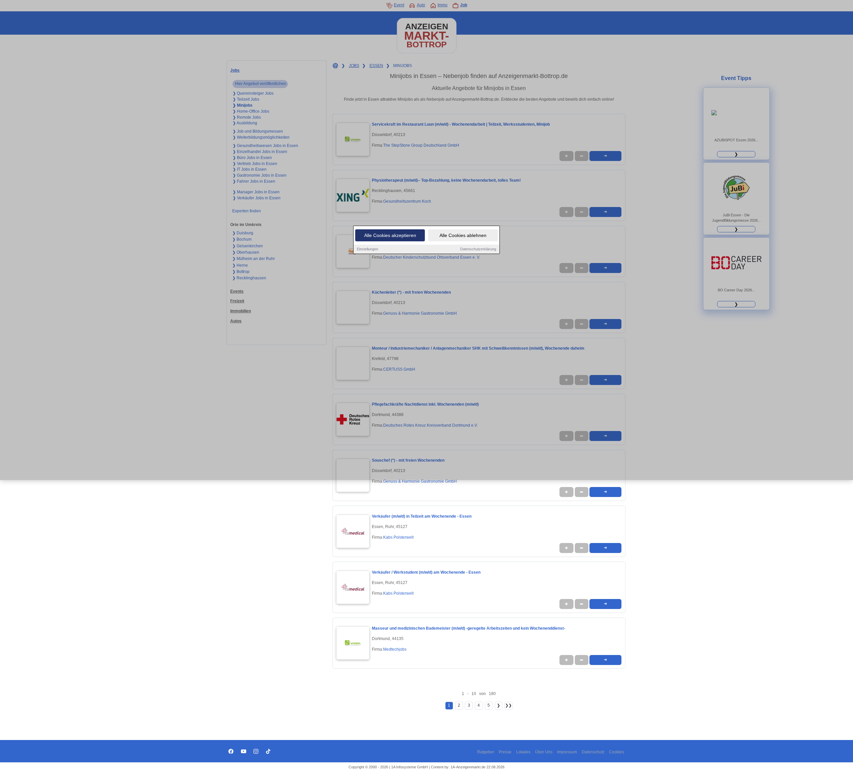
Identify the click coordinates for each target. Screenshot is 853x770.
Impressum (567, 752)
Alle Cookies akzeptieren (390, 235)
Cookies (616, 752)
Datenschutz (593, 752)
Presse (505, 752)
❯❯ (508, 705)
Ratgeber (485, 752)
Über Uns (543, 752)
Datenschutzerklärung (478, 249)
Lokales (523, 752)
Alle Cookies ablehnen (462, 235)
